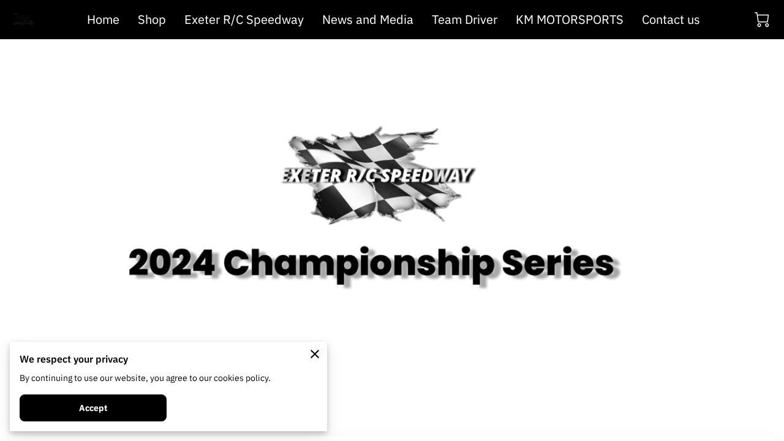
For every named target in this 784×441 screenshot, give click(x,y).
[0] (762, 19)
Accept (93, 407)
